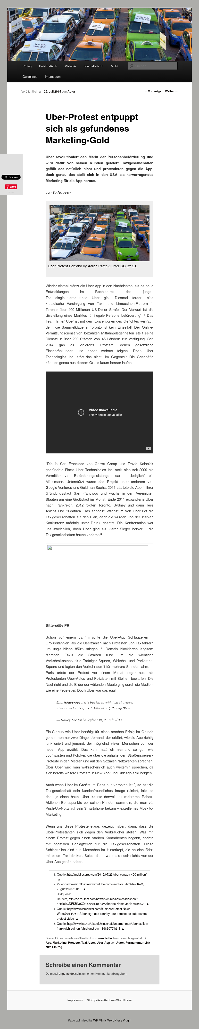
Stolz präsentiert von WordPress (109, 1000)
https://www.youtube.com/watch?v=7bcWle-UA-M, (111, 884)
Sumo (11, 192)
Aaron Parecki (99, 265)
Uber (91, 942)
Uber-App (103, 942)
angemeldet (67, 973)
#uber (70, 702)
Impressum (53, 76)
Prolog (27, 66)
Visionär (70, 66)
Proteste (74, 942)
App (48, 942)
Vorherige (152, 91)
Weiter (171, 91)
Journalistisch (93, 66)
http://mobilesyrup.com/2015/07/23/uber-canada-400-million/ (107, 874)
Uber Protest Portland (65, 265)
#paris (61, 702)
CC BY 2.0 (128, 265)
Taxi (84, 942)
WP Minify (100, 1020)
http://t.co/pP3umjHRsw (112, 707)
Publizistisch (48, 66)
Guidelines (30, 76)
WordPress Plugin (119, 1020)
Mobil (114, 66)
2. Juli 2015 (113, 719)
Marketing (59, 942)
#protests (82, 702)
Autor (71, 91)
